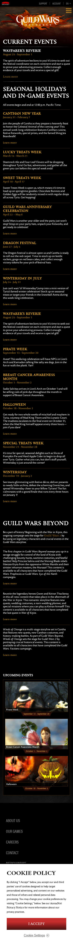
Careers (12, 842)
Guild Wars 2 (52, 535)
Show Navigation (68, 10)
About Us (13, 820)
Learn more (10, 76)
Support (43, 3)
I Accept (36, 924)
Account (56, 3)
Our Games (14, 831)
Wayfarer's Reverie (22, 51)
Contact (12, 852)
